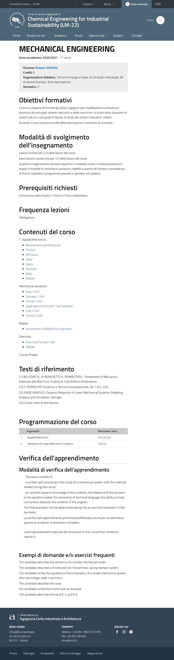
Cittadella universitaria (21, 632)
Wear (29, 259)
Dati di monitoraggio (70, 653)
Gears (29, 264)
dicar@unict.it (69, 640)
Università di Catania (20, 4)
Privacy (13, 653)
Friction (30, 250)
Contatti (137, 35)
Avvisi (79, 35)
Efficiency (32, 254)
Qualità (118, 35)
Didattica (60, 35)
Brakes (30, 278)
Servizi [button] (107, 4)
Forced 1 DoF (34, 301)
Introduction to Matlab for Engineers (49, 328)
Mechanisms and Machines (43, 245)
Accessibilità (47, 653)
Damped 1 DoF (35, 296)
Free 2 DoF (33, 310)
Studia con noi (36, 35)
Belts (29, 273)
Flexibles (31, 269)
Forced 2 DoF (34, 315)
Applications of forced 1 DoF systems (49, 306)
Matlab (30, 347)
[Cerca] (160, 20)
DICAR (36, 4)
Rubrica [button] (87, 4)
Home (16, 35)
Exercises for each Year (40, 342)
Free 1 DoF (33, 291)
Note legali (28, 653)
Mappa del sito (95, 653)
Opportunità (96, 35)
